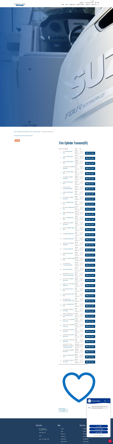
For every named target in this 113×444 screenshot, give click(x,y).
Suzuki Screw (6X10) (67, 329)
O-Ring (64, 233)
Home (63, 4)
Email (40, 435)
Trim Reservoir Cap (67, 197)
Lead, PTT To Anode (67, 319)
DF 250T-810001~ (37, 131)
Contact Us (93, 4)
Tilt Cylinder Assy (66, 177)
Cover (64, 249)
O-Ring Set (65, 156)
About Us (88, 4)
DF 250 (30, 131)
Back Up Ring (66, 227)
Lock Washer (65, 294)
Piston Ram (65, 161)
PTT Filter (65, 151)
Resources (81, 2)
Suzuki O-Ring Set (66, 222)
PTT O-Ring (65, 202)
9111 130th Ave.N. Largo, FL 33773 (43, 429)
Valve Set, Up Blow (67, 243)
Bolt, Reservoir (66, 207)
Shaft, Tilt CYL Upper (67, 283)
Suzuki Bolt (65, 253)
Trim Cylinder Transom (19, 135)
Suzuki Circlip (65, 304)
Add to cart (91, 153)
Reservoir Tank (66, 258)
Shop (67, 4)
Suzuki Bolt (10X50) (67, 309)
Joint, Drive (65, 217)
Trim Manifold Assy (67, 350)
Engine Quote (72, 4)
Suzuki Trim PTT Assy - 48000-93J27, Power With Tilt (68, 346)
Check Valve (65, 171)
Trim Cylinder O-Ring (67, 166)
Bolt (64, 269)
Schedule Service (80, 4)
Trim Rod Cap (66, 355)
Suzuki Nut (65, 289)
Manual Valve (66, 212)
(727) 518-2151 (42, 432)
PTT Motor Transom (28, 135)
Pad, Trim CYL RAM (67, 278)
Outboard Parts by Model (22, 131)
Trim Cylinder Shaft (67, 360)
